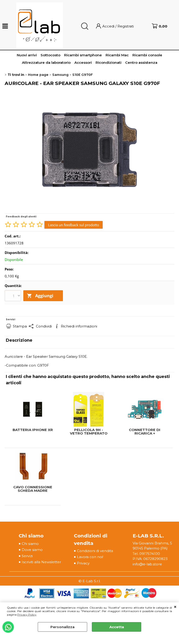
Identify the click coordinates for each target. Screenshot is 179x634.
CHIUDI (175, 607)
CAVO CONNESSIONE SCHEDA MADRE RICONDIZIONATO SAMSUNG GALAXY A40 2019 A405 (32, 488)
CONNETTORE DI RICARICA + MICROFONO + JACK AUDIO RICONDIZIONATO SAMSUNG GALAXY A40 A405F (144, 431)
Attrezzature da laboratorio (46, 62)
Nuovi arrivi (27, 55)
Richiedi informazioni (79, 326)
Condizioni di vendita (95, 551)
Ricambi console (147, 55)
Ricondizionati (108, 62)
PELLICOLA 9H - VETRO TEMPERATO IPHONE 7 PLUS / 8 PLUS (88, 431)
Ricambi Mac (117, 55)
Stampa (20, 326)
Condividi (44, 326)
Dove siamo (32, 549)
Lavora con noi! (90, 557)
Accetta (116, 627)
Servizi (27, 556)
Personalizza (62, 627)
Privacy (83, 563)
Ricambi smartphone (83, 55)
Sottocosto (50, 55)
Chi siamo (30, 543)
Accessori (83, 62)
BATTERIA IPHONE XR (33, 430)
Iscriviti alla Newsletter (41, 562)
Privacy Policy (26, 614)
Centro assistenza (141, 62)
